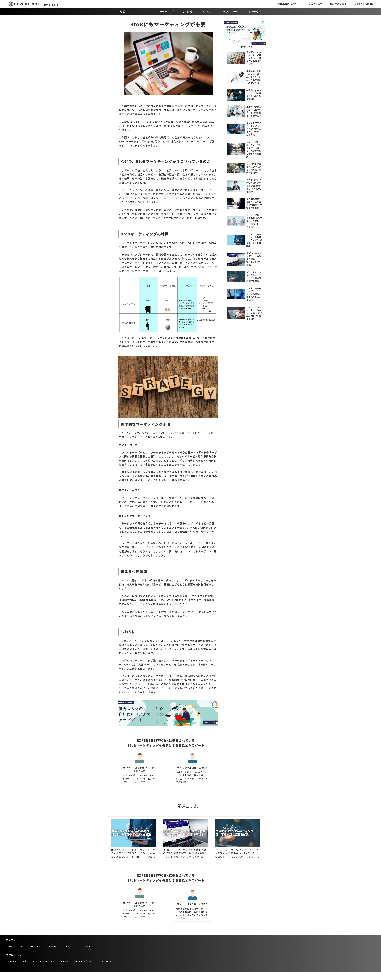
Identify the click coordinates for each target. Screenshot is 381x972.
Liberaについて (314, 4)
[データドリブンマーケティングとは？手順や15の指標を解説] (236, 277)
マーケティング (165, 11)
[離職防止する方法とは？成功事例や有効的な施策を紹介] (236, 95)
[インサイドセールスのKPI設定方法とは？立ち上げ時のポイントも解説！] (236, 221)
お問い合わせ (362, 4)
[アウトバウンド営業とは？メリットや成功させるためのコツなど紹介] (236, 186)
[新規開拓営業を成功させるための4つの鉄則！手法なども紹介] (236, 203)
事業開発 (187, 11)
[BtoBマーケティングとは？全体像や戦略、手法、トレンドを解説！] (236, 259)
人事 (144, 11)
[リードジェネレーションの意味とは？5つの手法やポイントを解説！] (236, 240)
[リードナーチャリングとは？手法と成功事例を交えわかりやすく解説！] (236, 294)
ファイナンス (209, 11)
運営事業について (287, 4)
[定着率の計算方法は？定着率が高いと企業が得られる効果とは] (236, 111)
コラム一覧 (252, 11)
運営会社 (13, 961)
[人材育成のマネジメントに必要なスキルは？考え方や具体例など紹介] (236, 58)
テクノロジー (230, 11)
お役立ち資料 (337, 4)
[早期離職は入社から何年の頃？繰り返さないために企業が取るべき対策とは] (236, 77)
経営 (122, 11)
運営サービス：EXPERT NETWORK (39, 961)
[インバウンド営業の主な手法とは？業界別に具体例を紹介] (236, 168)
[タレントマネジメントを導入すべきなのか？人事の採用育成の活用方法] (236, 129)
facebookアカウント (84, 961)
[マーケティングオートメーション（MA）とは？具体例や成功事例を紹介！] (236, 313)
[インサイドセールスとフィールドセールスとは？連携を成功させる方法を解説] (236, 149)
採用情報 (64, 961)
